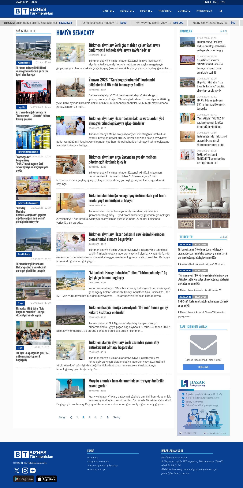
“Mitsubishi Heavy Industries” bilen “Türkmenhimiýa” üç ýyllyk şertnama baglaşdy (128, 275)
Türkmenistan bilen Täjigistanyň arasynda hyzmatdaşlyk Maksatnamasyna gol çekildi (212, 140)
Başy (62, 417)
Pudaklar (145, 11)
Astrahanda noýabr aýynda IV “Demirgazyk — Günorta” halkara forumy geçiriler (33, 115)
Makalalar (126, 11)
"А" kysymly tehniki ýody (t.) (141, 22)
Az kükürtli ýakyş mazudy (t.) (86, 22)
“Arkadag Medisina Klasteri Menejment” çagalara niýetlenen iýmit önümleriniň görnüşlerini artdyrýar (31, 214)
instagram (24, 470)
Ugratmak (203, 367)
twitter (17, 470)
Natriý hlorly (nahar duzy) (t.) (196, 22)
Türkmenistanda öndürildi (28, 151)
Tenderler (186, 237)
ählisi (223, 31)
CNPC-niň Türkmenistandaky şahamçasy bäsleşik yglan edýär (203, 303)
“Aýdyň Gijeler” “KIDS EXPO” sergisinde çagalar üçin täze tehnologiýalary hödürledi (211, 122)
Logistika (21, 107)
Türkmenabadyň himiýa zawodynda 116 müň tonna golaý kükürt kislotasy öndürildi (128, 310)
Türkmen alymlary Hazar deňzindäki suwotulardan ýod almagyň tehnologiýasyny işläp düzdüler (126, 121)
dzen (32, 470)
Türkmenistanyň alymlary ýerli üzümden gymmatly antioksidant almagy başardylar (124, 345)
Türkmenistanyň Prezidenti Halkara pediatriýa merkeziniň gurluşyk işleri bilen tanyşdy (31, 267)
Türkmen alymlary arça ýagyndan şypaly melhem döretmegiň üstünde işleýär (123, 159)
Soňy (116, 417)
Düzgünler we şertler (98, 461)
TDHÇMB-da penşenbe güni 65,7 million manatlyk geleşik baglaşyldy (32, 356)
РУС (222, 2)
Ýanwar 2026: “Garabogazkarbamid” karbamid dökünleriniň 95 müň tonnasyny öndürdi (122, 82)
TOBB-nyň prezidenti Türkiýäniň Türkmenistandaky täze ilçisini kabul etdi (211, 158)
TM (214, 2)
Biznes (20, 303)
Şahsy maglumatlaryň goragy (102, 465)
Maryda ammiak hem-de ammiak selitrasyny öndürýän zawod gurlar (126, 383)
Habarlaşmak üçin (96, 469)
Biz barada (93, 457)
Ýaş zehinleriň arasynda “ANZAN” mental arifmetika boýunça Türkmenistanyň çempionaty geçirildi (210, 66)
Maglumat (183, 11)
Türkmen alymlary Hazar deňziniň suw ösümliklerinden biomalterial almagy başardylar (127, 236)
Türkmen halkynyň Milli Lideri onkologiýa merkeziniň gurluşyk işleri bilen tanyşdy (32, 71)
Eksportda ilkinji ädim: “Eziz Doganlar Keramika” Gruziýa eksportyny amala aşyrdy (30, 311)
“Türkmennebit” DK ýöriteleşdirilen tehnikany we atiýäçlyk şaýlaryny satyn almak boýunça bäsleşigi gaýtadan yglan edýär (203, 279)
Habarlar (186, 31)
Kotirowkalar (204, 11)
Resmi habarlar (24, 62)
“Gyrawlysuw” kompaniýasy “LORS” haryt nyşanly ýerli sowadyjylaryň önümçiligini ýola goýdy (32, 163)
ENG (206, 2)
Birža (20, 347)
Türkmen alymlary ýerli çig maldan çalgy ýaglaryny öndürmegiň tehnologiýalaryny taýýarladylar (124, 47)
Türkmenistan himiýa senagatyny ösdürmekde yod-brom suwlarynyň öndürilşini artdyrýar (127, 198)
